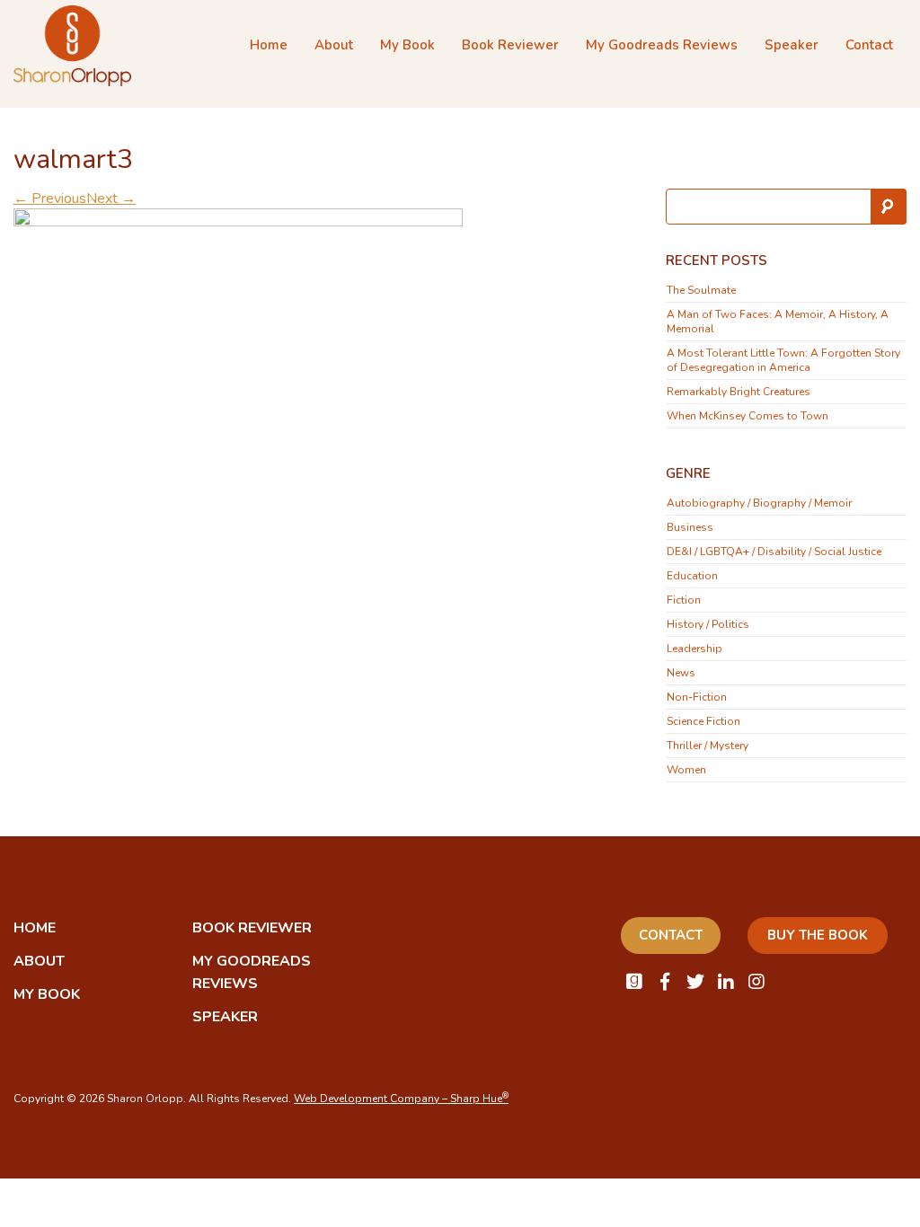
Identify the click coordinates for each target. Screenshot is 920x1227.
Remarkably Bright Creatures (738, 391)
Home (269, 45)
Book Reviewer (510, 45)
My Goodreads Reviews (662, 45)
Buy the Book (817, 935)
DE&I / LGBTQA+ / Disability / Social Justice (774, 551)
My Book (407, 45)
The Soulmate (701, 290)
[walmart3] (238, 320)
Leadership (694, 648)
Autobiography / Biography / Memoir (759, 503)
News (681, 673)
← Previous (49, 198)
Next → (111, 198)
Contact (869, 45)
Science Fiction (703, 721)
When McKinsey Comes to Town (747, 416)
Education (692, 576)
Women (686, 770)
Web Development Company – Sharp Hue (401, 1098)
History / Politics (708, 624)
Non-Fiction (697, 697)
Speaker (791, 45)
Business (690, 527)
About (333, 45)
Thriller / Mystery (707, 745)
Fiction (684, 600)
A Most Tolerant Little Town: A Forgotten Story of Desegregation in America (783, 360)
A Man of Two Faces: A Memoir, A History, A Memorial (778, 321)
